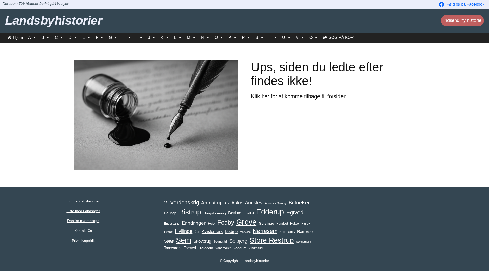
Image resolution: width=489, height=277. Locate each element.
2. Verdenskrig (181, 202)
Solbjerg (238, 241)
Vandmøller (223, 248)
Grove (246, 222)
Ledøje (231, 231)
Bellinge (170, 213)
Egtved (294, 212)
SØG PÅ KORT (342, 37)
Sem (183, 240)
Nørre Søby (287, 232)
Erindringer (194, 223)
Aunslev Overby (276, 203)
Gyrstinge (266, 223)
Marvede (245, 231)
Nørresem (265, 231)
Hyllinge (183, 231)
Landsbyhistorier (53, 20)
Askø (237, 202)
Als (227, 203)
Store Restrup (272, 240)
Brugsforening (214, 213)
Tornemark (173, 248)
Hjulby (305, 223)
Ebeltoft (249, 213)
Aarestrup (211, 202)
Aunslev (253, 202)
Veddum (239, 248)
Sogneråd (220, 241)
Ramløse (304, 232)
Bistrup (190, 212)
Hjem (18, 37)
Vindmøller (256, 248)
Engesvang (172, 223)
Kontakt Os (83, 231)
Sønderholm (303, 241)
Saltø (169, 241)
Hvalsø (168, 231)
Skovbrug (202, 241)
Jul (197, 232)
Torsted (190, 248)
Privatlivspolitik (83, 241)
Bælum (235, 212)
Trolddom (205, 248)
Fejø (211, 223)
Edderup (270, 211)
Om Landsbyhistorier (83, 201)
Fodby (225, 222)
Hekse (294, 223)
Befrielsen (300, 202)
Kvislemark (212, 231)
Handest (282, 223)
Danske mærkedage (83, 221)
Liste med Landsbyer (83, 211)
